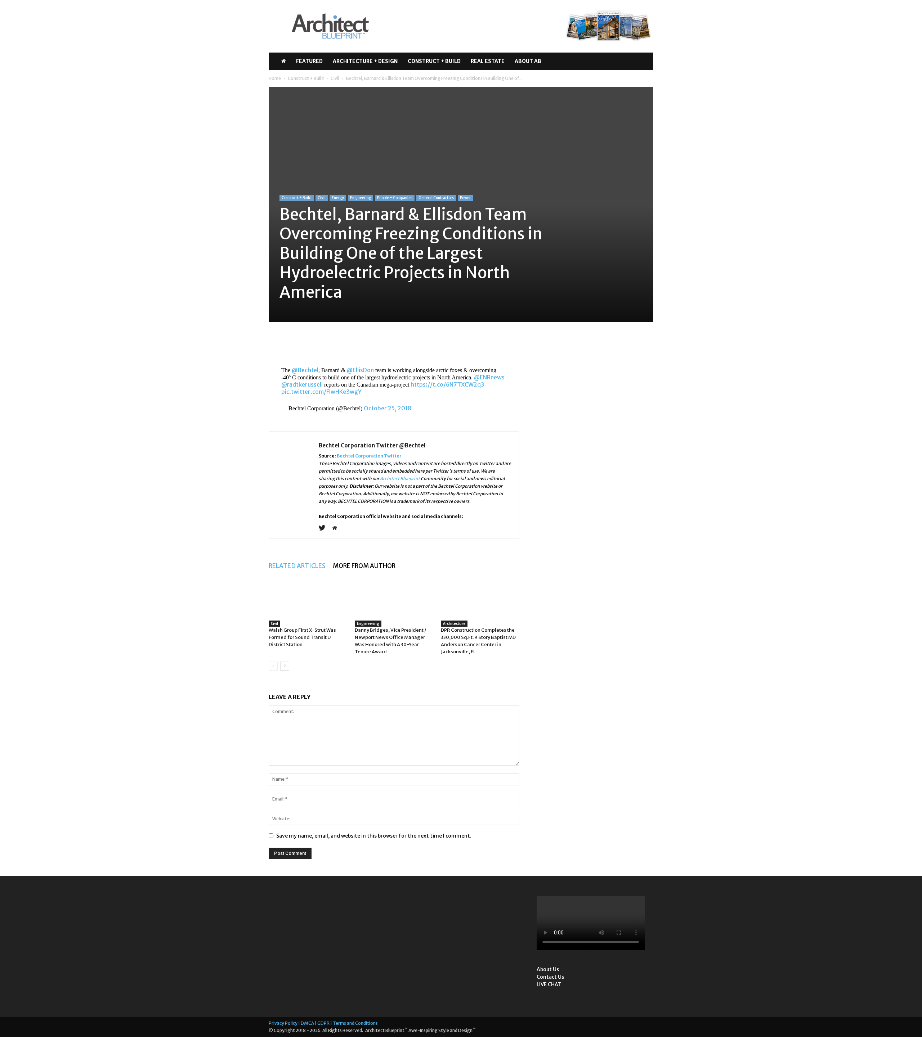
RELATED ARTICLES (297, 566)
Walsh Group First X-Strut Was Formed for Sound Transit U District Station (302, 637)
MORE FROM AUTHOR (364, 566)
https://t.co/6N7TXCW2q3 (447, 384)
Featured (309, 61)
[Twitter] (325, 528)
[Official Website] (337, 528)
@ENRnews (489, 377)
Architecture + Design (365, 61)
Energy (338, 197)
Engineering (360, 197)
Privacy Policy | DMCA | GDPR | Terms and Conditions (323, 1023)
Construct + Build (434, 61)
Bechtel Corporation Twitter (369, 456)
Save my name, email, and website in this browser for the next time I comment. (373, 836)
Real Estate (488, 61)
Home (275, 78)
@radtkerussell (302, 384)
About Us (548, 969)
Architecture (454, 623)
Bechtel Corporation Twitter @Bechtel (372, 445)
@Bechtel (305, 370)
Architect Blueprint (400, 478)
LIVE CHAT (549, 984)
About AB (528, 61)
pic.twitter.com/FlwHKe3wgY (321, 391)
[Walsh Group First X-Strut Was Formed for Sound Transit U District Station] (308, 611)
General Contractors (436, 197)
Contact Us (550, 977)
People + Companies (394, 197)
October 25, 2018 (387, 408)
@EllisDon (360, 370)
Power (465, 197)
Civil (335, 78)
